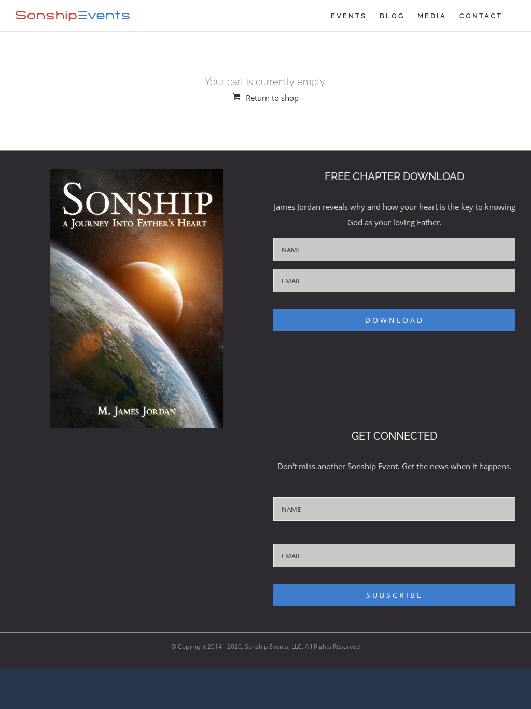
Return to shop (272, 97)
